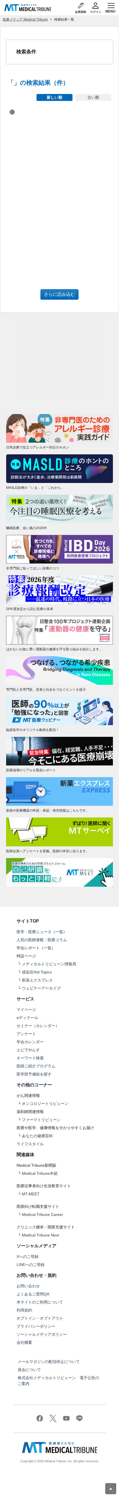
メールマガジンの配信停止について (49, 1361)
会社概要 (24, 1342)
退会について (29, 1369)
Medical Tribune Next (40, 1235)
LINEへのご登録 (31, 1264)
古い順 (93, 97)
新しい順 (54, 97)
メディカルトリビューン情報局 (49, 964)
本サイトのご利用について (40, 1302)
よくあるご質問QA (33, 1294)
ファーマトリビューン (41, 1119)
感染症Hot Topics (37, 972)
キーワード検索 (30, 1058)
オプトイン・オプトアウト (40, 1318)
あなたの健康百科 (37, 1136)
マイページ (26, 1009)
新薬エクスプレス (37, 980)
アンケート (26, 1034)
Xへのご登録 (27, 1256)
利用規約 (24, 1310)
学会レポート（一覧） (36, 948)
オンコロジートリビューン (45, 1103)
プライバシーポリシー (36, 1326)
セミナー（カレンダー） (38, 1025)
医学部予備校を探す (34, 1074)
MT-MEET (31, 1194)
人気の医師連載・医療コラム (42, 940)
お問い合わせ (28, 1286)
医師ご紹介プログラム (36, 1066)
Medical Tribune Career (42, 1214)
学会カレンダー (30, 1042)
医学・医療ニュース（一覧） (42, 932)
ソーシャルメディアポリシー (42, 1334)
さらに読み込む (59, 294)
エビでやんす (28, 1050)
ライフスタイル (30, 1144)
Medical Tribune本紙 (40, 1173)
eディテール (27, 1017)
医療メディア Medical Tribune (25, 19)
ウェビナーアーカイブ (41, 988)
